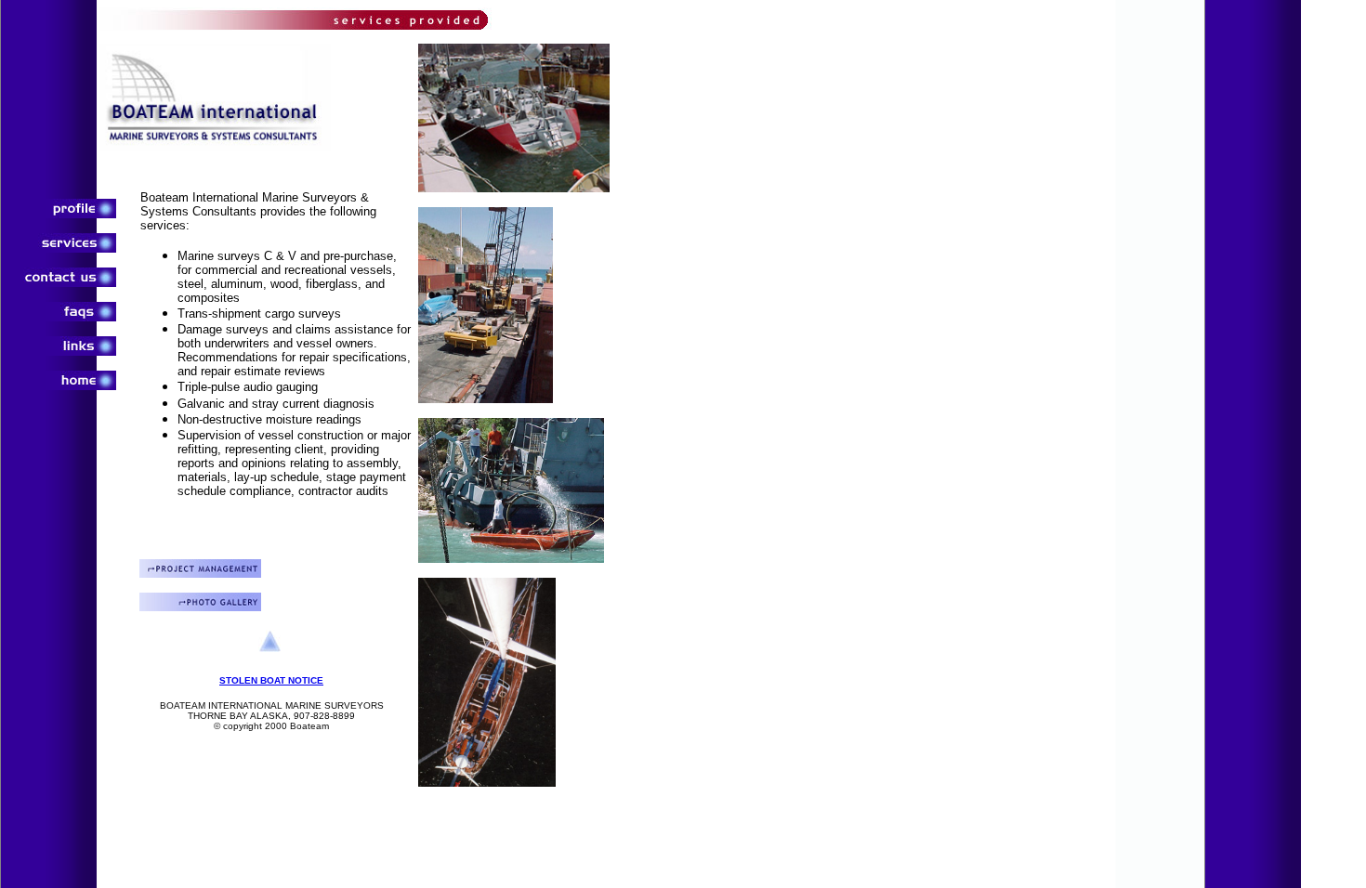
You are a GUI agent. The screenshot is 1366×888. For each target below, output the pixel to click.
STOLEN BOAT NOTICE (271, 680)
